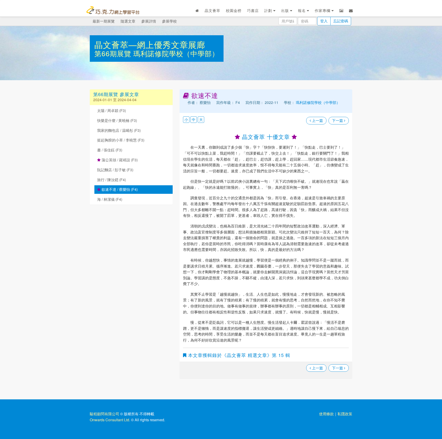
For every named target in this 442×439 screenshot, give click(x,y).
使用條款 (326, 413)
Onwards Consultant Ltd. (110, 419)
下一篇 (338, 120)
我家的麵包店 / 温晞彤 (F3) (119, 130)
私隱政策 (344, 413)
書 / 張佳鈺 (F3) (109, 150)
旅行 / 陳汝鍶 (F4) (111, 179)
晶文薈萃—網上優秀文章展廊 (149, 44)
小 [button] (186, 119)
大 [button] (201, 119)
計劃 (268, 10)
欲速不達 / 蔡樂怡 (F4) (119, 189)
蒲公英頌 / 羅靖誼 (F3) (119, 159)
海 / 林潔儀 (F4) (109, 199)
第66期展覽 (113, 53)
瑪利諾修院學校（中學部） (176, 53)
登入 (324, 21)
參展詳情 (148, 21)
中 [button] (193, 119)
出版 (285, 10)
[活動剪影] (341, 10)
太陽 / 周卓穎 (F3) (111, 110)
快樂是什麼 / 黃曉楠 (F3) (117, 120)
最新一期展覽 (104, 21)
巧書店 (253, 10)
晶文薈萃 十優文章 (266, 137)
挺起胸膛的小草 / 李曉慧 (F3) (120, 140)
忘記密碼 (340, 21)
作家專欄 (323, 10)
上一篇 (317, 120)
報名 (302, 10)
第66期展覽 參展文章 (116, 94)
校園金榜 (233, 10)
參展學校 (169, 21)
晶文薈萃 (212, 10)
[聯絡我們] (351, 10)
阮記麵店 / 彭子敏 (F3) (115, 169)
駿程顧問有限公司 (104, 413)
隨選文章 (128, 21)
